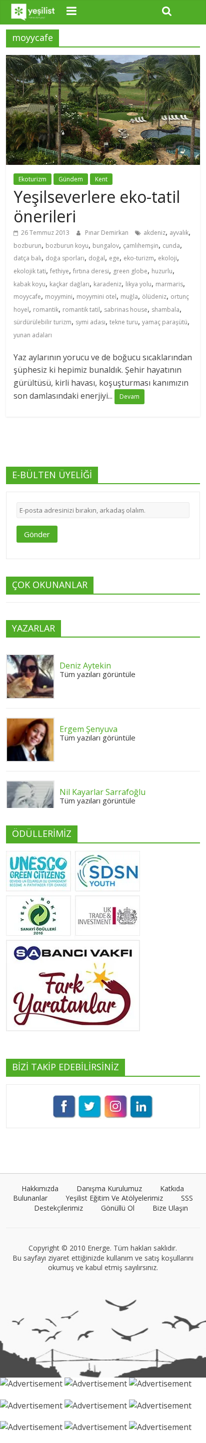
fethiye (59, 271)
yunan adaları (33, 335)
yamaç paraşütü (165, 322)
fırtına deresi (91, 271)
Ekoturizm (32, 179)
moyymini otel (96, 296)
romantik (45, 309)
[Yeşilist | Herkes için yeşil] (33, 12)
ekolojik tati (30, 271)
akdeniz (155, 232)
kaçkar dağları (70, 284)
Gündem (70, 179)
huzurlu (162, 271)
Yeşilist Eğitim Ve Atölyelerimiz (114, 1198)
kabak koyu (30, 284)
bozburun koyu (67, 245)
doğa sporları (65, 258)
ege (114, 258)
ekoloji (167, 258)
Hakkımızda (40, 1188)
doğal (96, 258)
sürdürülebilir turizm (43, 322)
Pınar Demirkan (107, 232)
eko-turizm (139, 258)
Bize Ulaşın (170, 1208)
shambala (166, 309)
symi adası (91, 322)
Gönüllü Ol (117, 1208)
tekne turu (124, 322)
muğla (129, 296)
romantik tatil (81, 309)
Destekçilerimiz (58, 1208)
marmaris (169, 284)
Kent (101, 179)
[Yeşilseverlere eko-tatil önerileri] (103, 60)
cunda (171, 245)
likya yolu (139, 284)
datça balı (28, 258)
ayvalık (179, 232)
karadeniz (108, 284)
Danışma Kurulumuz (109, 1188)
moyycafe (27, 296)
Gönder (37, 534)
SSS (187, 1198)
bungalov (105, 245)
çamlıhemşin (140, 245)
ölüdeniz (154, 296)
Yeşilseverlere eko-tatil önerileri (97, 206)
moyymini (58, 296)
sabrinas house (126, 309)
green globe (130, 271)
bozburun (28, 245)
